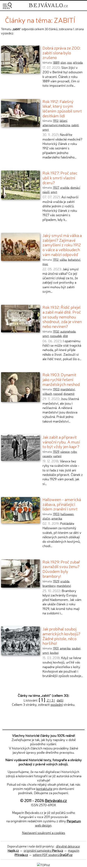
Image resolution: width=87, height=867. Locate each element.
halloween (67, 514)
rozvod (57, 394)
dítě (65, 336)
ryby (74, 452)
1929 (56, 452)
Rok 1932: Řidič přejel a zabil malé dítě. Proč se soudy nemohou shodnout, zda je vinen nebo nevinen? (62, 316)
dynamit (69, 394)
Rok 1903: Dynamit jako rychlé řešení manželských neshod (61, 379)
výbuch (47, 394)
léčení (63, 121)
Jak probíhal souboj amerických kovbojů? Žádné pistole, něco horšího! (61, 636)
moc (45, 264)
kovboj (54, 653)
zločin (46, 518)
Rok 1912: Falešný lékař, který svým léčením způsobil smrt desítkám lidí (62, 108)
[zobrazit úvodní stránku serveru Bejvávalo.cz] (48, 8)
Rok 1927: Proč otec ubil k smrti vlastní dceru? (59, 177)
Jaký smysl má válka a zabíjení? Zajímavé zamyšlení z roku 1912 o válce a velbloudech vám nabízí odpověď (62, 244)
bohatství (74, 259)
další (60, 700)
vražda (64, 187)
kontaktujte (44, 788)
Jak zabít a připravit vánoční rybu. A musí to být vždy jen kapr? (61, 441)
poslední (57, 704)
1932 (56, 331)
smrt (45, 129)
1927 (56, 187)
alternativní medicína (56, 125)
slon (63, 62)
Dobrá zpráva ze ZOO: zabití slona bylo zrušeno (61, 52)
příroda (78, 62)
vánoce (65, 452)
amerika (56, 518)
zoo (69, 62)
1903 (56, 389)
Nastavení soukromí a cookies (43, 832)
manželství (67, 389)
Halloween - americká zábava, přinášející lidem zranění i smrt (61, 504)
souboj (76, 648)
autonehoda (68, 331)
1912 (55, 121)
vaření (57, 456)
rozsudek (56, 336)
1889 (56, 62)
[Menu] (7, 5)
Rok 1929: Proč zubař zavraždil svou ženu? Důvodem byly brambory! (61, 569)
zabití (75, 125)
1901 (56, 648)
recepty (47, 456)
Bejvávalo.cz (56, 800)
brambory (48, 586)
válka (63, 259)
